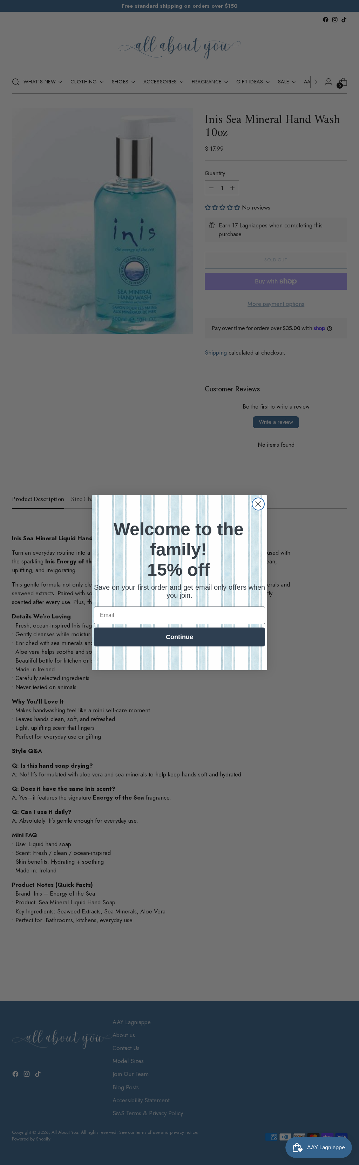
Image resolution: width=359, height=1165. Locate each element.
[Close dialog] (258, 504)
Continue (179, 636)
